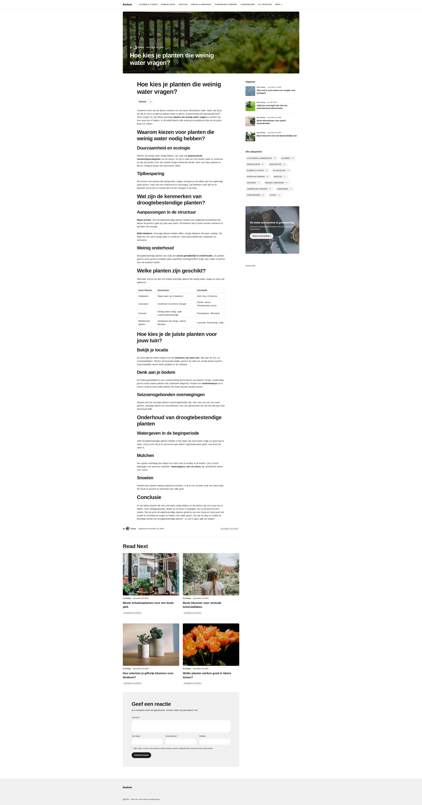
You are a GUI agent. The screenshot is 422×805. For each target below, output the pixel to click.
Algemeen (287, 158)
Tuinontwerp (284, 189)
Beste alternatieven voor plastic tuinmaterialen (271, 122)
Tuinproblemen (255, 195)
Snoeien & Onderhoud (276, 183)
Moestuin (280, 177)
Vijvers (275, 195)
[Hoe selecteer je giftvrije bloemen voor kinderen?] (151, 644)
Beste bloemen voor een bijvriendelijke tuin (277, 136)
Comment (136, 717)
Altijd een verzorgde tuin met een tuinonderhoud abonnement (272, 106)
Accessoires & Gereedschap (261, 158)
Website (202, 736)
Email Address (171, 736)
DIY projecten (281, 170)
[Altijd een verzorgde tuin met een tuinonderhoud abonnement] (250, 106)
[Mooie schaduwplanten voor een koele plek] (151, 574)
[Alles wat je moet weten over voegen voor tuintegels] (250, 91)
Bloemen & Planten (229, 529)
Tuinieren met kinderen (259, 189)
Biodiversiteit (277, 164)
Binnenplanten (255, 164)
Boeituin (127, 4)
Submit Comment (141, 755)
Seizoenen (253, 183)
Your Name (136, 736)
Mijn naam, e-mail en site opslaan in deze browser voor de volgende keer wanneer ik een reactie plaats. (173, 748)
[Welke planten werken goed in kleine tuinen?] (211, 644)
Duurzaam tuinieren (257, 177)
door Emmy (261, 87)
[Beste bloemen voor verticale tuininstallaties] (211, 574)
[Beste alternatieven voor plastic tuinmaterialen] (250, 121)
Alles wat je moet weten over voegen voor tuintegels (276, 91)
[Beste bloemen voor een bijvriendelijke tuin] (250, 136)
